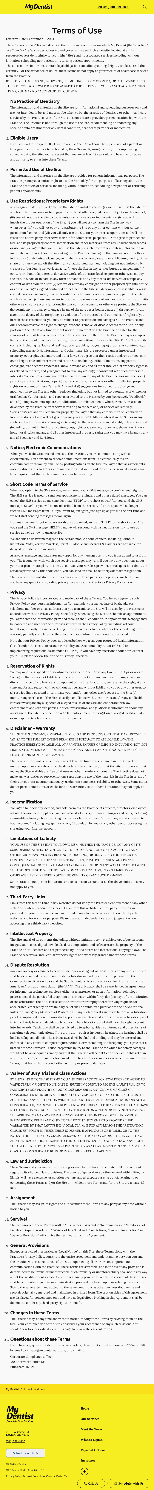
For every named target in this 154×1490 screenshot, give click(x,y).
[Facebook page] (84, 1471)
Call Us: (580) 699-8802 (113, 7)
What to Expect (91, 1439)
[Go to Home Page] (39, 7)
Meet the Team (91, 1429)
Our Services (90, 1419)
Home (85, 1408)
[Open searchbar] (144, 7)
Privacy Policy (14, 1476)
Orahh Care (62, 1476)
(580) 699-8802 (15, 1441)
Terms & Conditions (34, 1476)
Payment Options (93, 1450)
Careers (50, 1476)
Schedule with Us (25, 1453)
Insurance (88, 1460)
